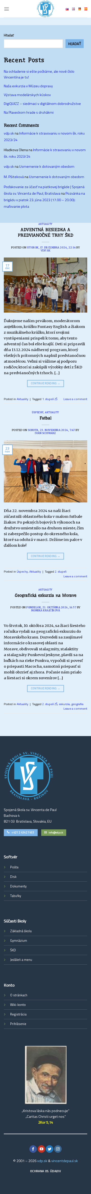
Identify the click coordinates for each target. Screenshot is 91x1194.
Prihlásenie (18, 1023)
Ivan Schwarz (45, 433)
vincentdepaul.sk (64, 1161)
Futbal (46, 417)
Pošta (14, 867)
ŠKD (13, 950)
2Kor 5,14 (45, 1122)
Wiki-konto (18, 1004)
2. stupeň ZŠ (49, 704)
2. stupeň (60, 571)
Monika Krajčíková (45, 610)
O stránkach (18, 995)
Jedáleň (15, 959)
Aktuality (45, 224)
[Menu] (6, 9)
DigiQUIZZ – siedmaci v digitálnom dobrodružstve (42, 103)
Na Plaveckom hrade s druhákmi (29, 112)
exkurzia (64, 704)
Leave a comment (75, 399)
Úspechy (37, 412)
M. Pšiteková (14, 177)
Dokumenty (18, 886)
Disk (13, 876)
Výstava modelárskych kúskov (27, 95)
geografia (77, 704)
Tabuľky (15, 895)
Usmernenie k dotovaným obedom (46, 166)
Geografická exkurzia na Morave (45, 595)
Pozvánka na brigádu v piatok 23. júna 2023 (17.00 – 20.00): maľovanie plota (44, 200)
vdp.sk (45, 250)
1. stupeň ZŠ (49, 399)
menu (28, 959)
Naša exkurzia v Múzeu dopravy (28, 86)
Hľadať (9, 35)
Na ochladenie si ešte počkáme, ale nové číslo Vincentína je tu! (39, 74)
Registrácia (18, 1014)
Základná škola (21, 930)
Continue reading (45, 383)
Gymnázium (18, 940)
